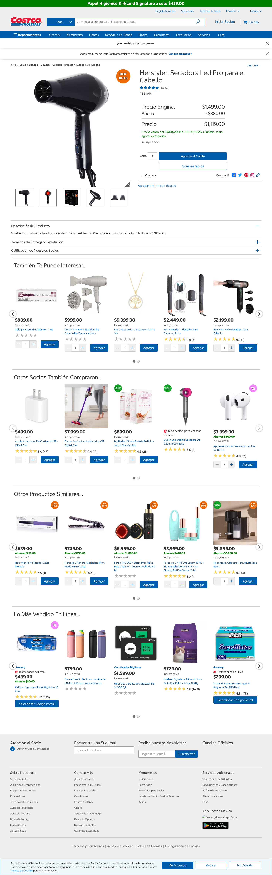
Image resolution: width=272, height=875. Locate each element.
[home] (26, 21)
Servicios (204, 35)
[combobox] (60, 22)
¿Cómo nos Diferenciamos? (25, 784)
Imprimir (253, 65)
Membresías (75, 35)
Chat (221, 35)
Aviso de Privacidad (21, 807)
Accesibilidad (18, 830)
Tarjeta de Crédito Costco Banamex (158, 796)
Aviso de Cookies (20, 813)
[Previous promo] (12, 313)
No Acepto (245, 865)
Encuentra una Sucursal (95, 742)
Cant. (143, 156)
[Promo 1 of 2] (133, 361)
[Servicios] (210, 35)
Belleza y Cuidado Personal (57, 64)
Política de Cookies (22, 870)
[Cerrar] (267, 43)
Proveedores (17, 796)
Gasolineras (162, 35)
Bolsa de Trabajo (19, 819)
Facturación (184, 35)
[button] (200, 21)
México (254, 11)
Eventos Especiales (85, 790)
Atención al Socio (25, 742)
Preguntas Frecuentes (23, 790)
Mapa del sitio (18, 825)
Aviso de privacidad (120, 846)
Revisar (211, 865)
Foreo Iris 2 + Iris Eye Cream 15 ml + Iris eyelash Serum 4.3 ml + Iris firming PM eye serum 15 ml (184, 566)
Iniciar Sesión (225, 21)
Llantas (94, 35)
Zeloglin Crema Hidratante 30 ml (34, 329)
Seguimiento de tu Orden (217, 779)
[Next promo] (259, 313)
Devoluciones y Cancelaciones (220, 784)
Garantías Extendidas (86, 830)
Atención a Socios (212, 796)
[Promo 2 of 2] (138, 361)
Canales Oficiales (217, 742)
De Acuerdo (178, 865)
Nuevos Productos (85, 825)
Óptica (143, 35)
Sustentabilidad (19, 779)
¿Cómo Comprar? (84, 779)
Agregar (49, 344)
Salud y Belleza (29, 64)
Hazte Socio (145, 784)
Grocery (54, 35)
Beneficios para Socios (151, 790)
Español (231, 11)
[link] (233, 175)
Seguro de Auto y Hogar (88, 813)
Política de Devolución (215, 790)
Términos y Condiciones (24, 802)
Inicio (13, 64)
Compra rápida (193, 166)
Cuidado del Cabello (88, 64)
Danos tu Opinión (84, 819)
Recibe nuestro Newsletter (162, 742)
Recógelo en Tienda (118, 35)
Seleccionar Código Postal (37, 704)
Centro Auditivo (83, 802)
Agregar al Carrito (193, 156)
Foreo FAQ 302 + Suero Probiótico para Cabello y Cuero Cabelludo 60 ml (134, 566)
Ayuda (142, 802)
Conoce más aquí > (180, 53)
